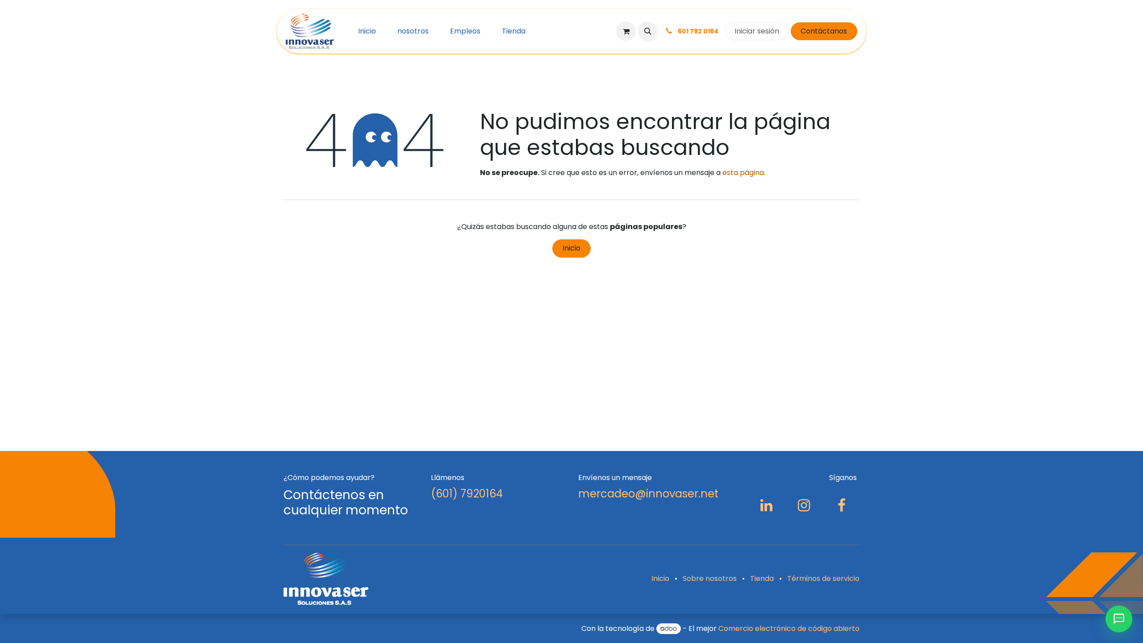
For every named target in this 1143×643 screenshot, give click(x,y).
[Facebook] (841, 505)
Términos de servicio (823, 578)
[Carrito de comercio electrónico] (626, 31)
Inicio (571, 248)
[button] (648, 31)
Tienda (762, 578)
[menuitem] (367, 31)
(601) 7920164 (467, 493)
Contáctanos (824, 31)
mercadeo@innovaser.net (648, 493)
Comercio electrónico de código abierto (788, 628)
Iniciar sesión (756, 31)
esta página (743, 172)
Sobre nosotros (710, 578)
